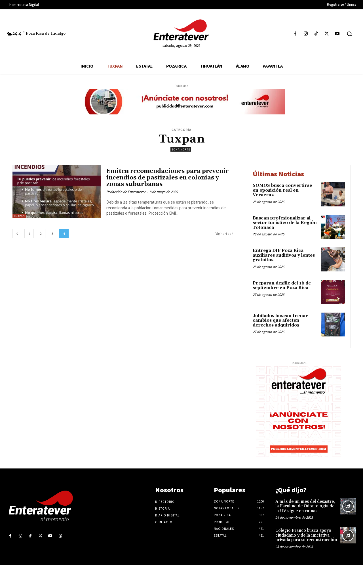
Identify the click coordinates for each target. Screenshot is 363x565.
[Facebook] (295, 34)
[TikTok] (316, 34)
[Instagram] (305, 34)
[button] (349, 34)
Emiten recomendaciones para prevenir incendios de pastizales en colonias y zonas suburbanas (167, 178)
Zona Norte (181, 149)
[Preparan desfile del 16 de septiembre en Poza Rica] (333, 292)
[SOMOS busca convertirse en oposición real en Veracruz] (333, 194)
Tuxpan (19, 216)
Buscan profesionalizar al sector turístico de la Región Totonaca (285, 222)
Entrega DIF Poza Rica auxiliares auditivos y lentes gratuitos (284, 255)
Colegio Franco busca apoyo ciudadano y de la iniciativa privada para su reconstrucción (306, 535)
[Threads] (60, 535)
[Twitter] (327, 34)
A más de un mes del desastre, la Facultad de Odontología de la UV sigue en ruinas (305, 506)
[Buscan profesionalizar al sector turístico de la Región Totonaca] (333, 227)
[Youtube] (337, 34)
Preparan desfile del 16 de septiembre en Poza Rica (282, 286)
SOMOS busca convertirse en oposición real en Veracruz (282, 190)
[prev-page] (17, 233)
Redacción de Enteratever (125, 191)
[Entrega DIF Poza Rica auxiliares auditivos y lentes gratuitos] (333, 259)
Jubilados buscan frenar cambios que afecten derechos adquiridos (280, 320)
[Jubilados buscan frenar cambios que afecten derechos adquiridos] (333, 325)
